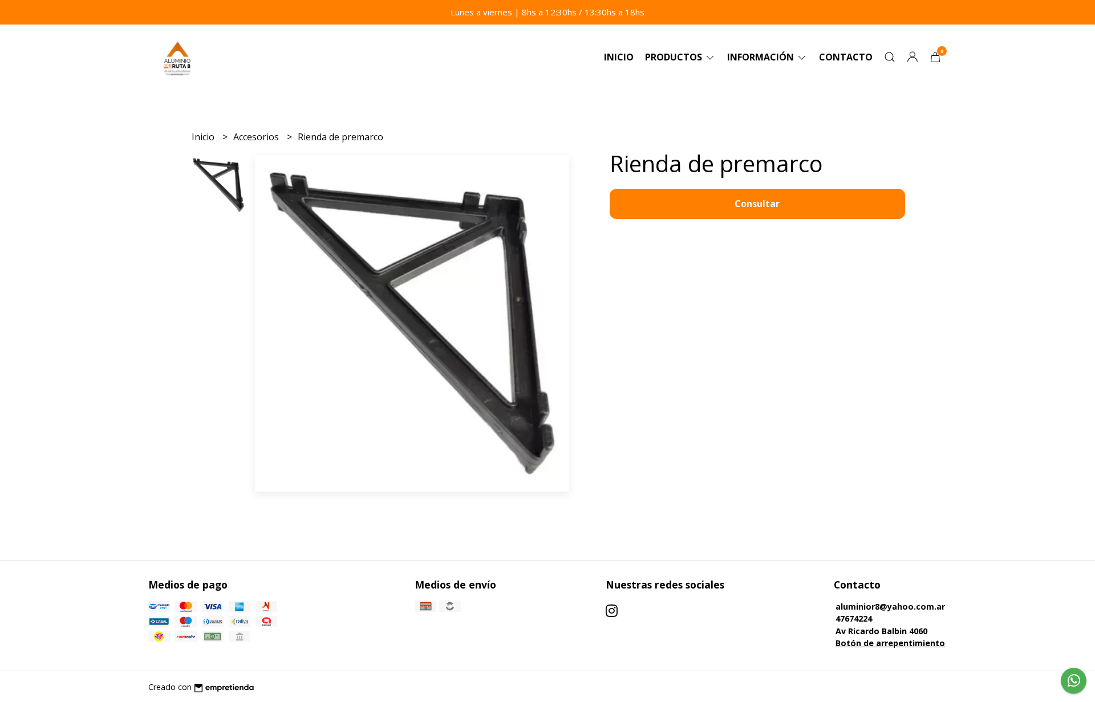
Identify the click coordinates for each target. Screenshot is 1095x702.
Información (761, 57)
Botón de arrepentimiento (890, 643)
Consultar (757, 203)
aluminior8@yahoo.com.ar (890, 606)
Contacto (846, 57)
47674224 (854, 618)
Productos (674, 57)
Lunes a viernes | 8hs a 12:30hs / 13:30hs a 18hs (547, 12)
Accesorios (257, 137)
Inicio (619, 57)
